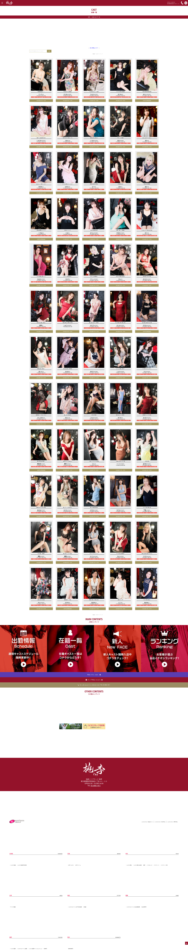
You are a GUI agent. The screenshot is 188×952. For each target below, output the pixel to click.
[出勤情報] (23, 672)
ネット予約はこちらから (94, 680)
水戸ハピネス (71, 865)
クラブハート (156, 865)
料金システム (92, 674)
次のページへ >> (99, 53)
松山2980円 (144, 906)
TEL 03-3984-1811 (95, 685)
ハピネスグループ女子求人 (160, 821)
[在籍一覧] (70, 672)
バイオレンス (149, 865)
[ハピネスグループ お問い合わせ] (94, 728)
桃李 (144, 865)
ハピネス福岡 (13, 948)
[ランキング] (164, 672)
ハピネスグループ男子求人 (172, 821)
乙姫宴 (85, 906)
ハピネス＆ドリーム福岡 (22, 948)
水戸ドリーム (78, 865)
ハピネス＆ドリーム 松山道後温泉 (133, 906)
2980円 (45, 948)
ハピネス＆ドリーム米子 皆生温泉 (75, 906)
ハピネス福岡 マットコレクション (35, 948)
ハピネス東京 (129, 865)
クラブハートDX (164, 865)
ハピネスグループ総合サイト (147, 821)
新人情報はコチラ (94, 48)
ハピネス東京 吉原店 (138, 865)
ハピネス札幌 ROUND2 (22, 865)
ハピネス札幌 (13, 865)
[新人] (117, 672)
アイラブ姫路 (13, 906)
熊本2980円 (70, 948)
